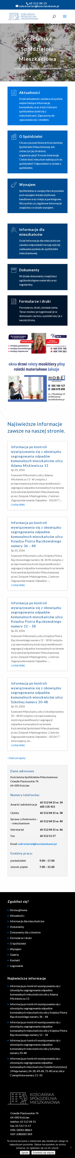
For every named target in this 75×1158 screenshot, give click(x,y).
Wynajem (27, 184)
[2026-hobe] (37, 382)
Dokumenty (29, 270)
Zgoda (24, 1152)
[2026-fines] (37, 344)
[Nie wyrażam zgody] (70, 1147)
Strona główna (18, 910)
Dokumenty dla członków (25, 932)
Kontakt (15, 960)
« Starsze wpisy (17, 758)
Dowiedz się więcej (43, 1152)
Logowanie (16, 965)
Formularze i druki (35, 301)
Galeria (14, 954)
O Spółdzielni (30, 136)
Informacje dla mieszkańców (27, 921)
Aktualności (29, 92)
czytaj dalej (18, 504)
